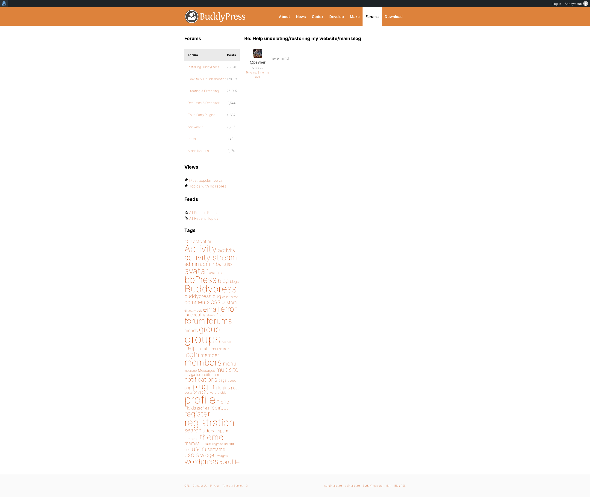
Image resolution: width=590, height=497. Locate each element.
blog (223, 280)
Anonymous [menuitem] (573, 4)
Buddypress (210, 289)
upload (229, 444)
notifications (200, 379)
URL (187, 450)
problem (223, 392)
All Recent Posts (203, 212)
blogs (234, 281)
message (190, 370)
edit (199, 310)
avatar (196, 271)
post (235, 387)
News (301, 16)
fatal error (209, 315)
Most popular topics (206, 180)
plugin (203, 386)
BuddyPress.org (215, 16)
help (190, 348)
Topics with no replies (207, 186)
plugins (223, 387)
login (191, 354)
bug (216, 296)
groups (202, 339)
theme (212, 437)
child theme (230, 297)
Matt (388, 485)
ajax (228, 264)
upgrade (217, 444)
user (198, 448)
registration (209, 422)
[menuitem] (4, 3)
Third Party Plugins (201, 115)
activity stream (210, 257)
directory (190, 310)
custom (229, 302)
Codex (317, 16)
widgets (222, 456)
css (216, 302)
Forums (372, 16)
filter (220, 315)
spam (223, 430)
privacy (200, 392)
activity (227, 250)
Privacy (214, 485)
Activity (200, 248)
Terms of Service (232, 485)
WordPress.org (333, 485)
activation (202, 241)
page (222, 380)
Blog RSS (400, 485)
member (210, 355)
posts (188, 392)
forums (219, 321)
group (209, 329)
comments (196, 302)
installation (207, 348)
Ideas (192, 139)
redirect (219, 408)
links (226, 349)
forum (194, 321)
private (211, 392)
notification (210, 375)
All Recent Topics (203, 218)
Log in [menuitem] (556, 4)
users (191, 454)
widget (208, 455)
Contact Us (200, 485)
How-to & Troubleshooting (207, 79)
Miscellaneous (198, 151)
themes (192, 443)
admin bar (211, 264)
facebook (193, 314)
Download (394, 16)
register (197, 413)
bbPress (200, 279)
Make (355, 16)
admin (191, 264)
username (215, 449)
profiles (203, 408)
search (192, 430)
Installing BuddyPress (203, 67)
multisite (227, 369)
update (206, 444)
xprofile (229, 461)
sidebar (210, 430)
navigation (192, 374)
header (226, 342)
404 (188, 241)
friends (191, 330)
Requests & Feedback (204, 103)
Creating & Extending (203, 91)
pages (232, 380)
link (219, 349)
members (203, 362)
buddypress (197, 296)
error (229, 308)
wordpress (201, 461)
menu (229, 363)
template (191, 439)
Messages (206, 370)
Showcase (195, 127)
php (187, 387)
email (211, 309)
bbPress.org (352, 485)
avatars (215, 272)
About (284, 16)
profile (199, 399)
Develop (336, 16)
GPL (187, 485)
